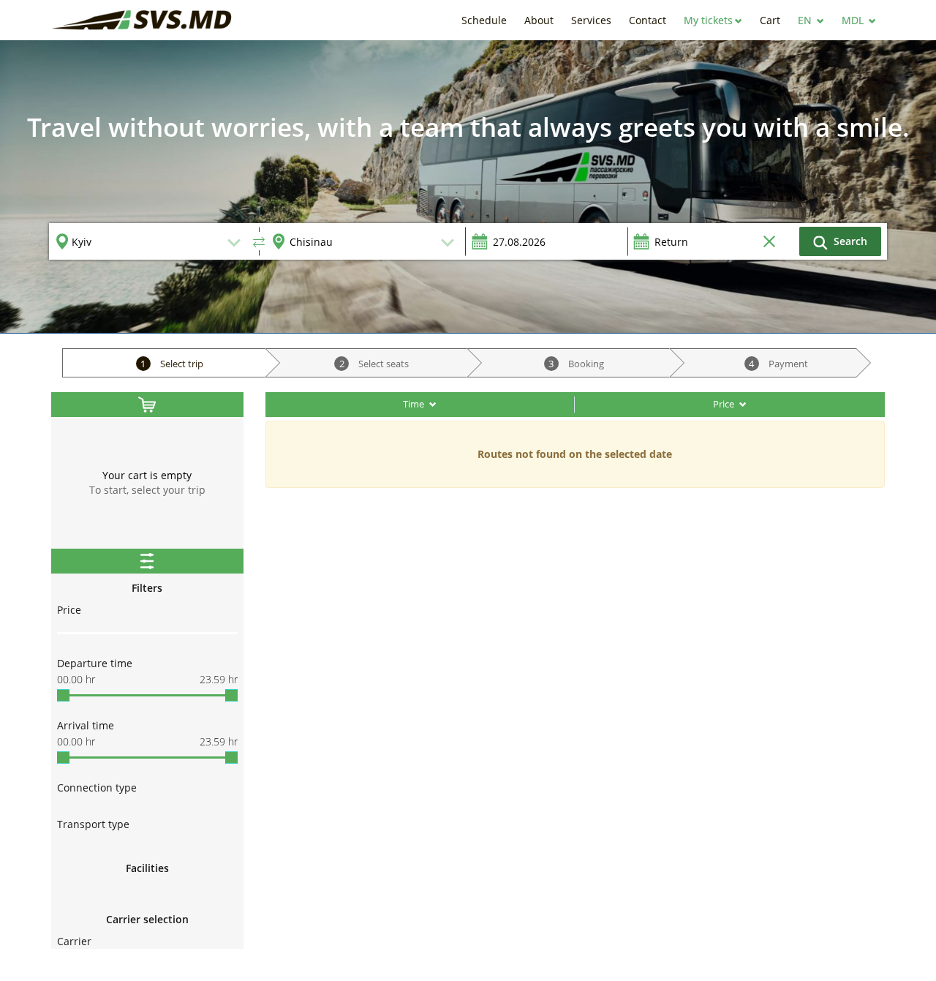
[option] (468, 186)
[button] (713, 20)
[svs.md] (142, 20)
